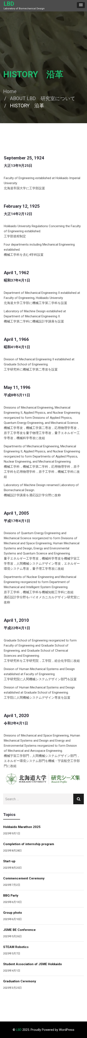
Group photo (12, 913)
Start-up (9, 861)
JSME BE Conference (19, 930)
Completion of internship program (28, 844)
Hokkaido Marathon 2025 (22, 827)
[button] (81, 5)
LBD (9, 3)
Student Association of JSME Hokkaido (32, 964)
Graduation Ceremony (19, 981)
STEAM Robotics (16, 947)
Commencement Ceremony (24, 878)
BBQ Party (10, 895)
